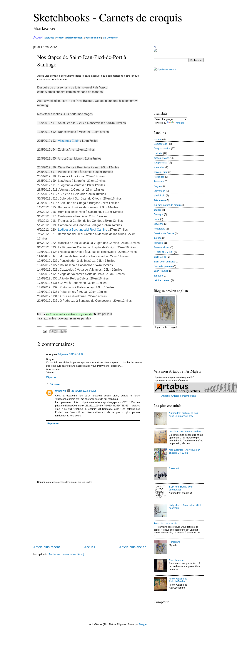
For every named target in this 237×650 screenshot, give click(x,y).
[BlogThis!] (55, 331)
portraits (158, 153)
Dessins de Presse (164, 233)
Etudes (157, 209)
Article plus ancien (132, 547)
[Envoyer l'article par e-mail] (44, 331)
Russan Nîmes (162, 247)
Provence (159, 181)
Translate (179, 122)
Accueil (89, 547)
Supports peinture (163, 266)
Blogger (143, 624)
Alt (155, 47)
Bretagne (158, 214)
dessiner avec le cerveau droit (185, 431)
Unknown (60, 390)
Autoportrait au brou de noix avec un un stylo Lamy (183, 414)
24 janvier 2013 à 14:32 (70, 354)
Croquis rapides (162, 148)
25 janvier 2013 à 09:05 (83, 390)
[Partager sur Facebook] (62, 331)
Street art (174, 468)
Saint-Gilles (160, 256)
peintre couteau (162, 280)
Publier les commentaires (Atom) (66, 554)
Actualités (159, 176)
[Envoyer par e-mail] (51, 331)
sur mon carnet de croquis (168, 205)
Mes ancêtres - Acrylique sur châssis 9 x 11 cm (184, 451)
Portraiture (174, 541)
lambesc (158, 275)
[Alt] (155, 50)
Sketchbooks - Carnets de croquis (107, 17)
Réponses (55, 384)
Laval (156, 219)
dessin (157, 139)
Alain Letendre (176, 560)
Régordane (159, 228)
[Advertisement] (90, 517)
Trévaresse (160, 200)
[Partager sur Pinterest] (65, 331)
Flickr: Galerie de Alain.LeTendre (178, 580)
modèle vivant (161, 158)
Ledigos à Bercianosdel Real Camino (82, 229)
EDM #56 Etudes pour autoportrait (181, 488)
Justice (157, 238)
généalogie (159, 195)
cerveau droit (161, 172)
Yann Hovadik (161, 270)
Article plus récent (46, 547)
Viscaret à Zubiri (68, 140)
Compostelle (160, 144)
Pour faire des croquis (165, 523)
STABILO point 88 (163, 252)
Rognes (158, 186)
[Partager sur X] (58, 331)
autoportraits (160, 162)
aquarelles (159, 167)
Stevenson (159, 191)
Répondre (51, 377)
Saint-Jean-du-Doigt (164, 261)
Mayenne (158, 223)
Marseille (158, 242)
